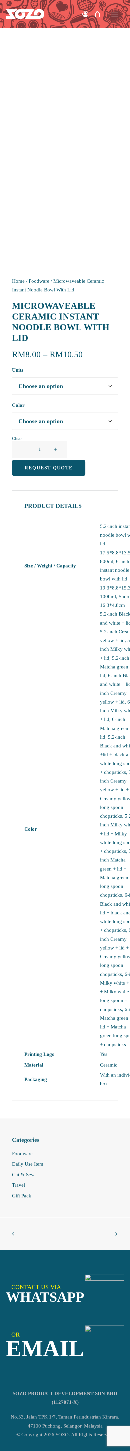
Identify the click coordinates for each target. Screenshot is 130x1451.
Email (45, 1348)
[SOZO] (25, 14)
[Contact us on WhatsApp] (104, 1293)
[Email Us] (104, 1345)
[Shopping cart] (94, 14)
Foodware (39, 281)
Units (17, 370)
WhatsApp (45, 1297)
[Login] (82, 14)
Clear (17, 438)
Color (18, 405)
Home (18, 281)
